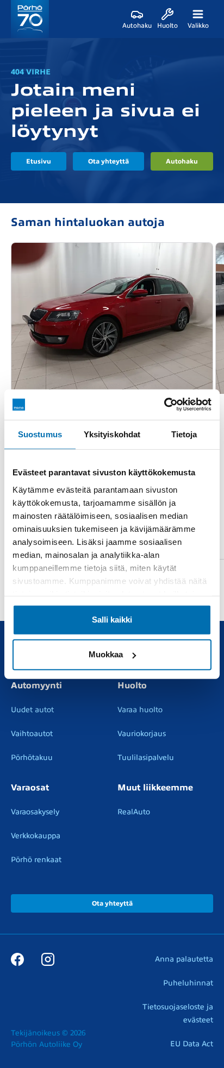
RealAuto (133, 812)
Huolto (132, 685)
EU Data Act (191, 1044)
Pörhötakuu (32, 757)
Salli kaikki (112, 619)
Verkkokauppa (35, 836)
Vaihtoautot (32, 734)
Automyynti (36, 685)
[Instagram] (47, 959)
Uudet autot (32, 710)
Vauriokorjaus (141, 734)
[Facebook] (17, 959)
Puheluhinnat (188, 983)
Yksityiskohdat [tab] (112, 433)
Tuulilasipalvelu (145, 757)
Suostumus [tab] (40, 433)
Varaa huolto (140, 710)
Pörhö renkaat (36, 860)
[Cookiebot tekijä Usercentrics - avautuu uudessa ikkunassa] (163, 405)
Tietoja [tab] (184, 433)
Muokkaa (106, 654)
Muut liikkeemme (155, 788)
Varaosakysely (35, 812)
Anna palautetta (184, 959)
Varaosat (30, 788)
